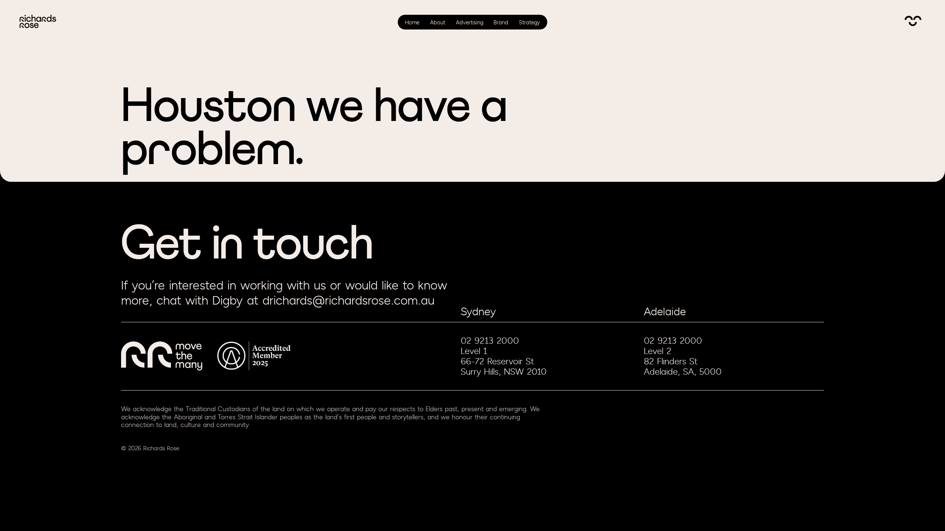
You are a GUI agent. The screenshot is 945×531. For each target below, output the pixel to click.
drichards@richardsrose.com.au (348, 301)
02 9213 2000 (490, 341)
